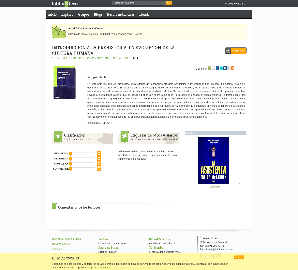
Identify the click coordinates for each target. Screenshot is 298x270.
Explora (67, 14)
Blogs (98, 14)
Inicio (52, 14)
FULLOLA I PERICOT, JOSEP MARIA (82, 58)
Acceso (228, 3)
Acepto (239, 257)
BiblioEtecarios (159, 239)
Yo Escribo (156, 247)
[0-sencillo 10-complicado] (99, 165)
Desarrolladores (61, 244)
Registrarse (240, 3)
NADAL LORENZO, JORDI (117, 58)
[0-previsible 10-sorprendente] (99, 170)
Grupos (83, 14)
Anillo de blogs (108, 247)
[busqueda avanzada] (163, 3)
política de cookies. (101, 267)
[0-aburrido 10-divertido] (99, 159)
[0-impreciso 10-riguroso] (99, 154)
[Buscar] (169, 3)
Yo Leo (103, 239)
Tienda (144, 14)
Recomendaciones (120, 14)
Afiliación (57, 249)
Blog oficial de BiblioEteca (66, 239)
